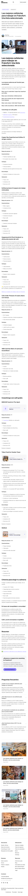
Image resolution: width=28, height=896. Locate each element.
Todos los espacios (19, 847)
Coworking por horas (5, 849)
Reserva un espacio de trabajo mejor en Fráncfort (13, 291)
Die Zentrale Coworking (8, 116)
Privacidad (14, 892)
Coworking (22, 112)
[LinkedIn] (7, 882)
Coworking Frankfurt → (10, 669)
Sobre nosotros (4, 861)
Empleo (2, 866)
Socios (2, 862)
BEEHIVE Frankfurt (7, 114)
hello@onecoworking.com (6, 878)
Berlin (16, 851)
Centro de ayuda (18, 861)
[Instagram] (3, 882)
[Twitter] (5, 882)
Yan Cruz (7, 35)
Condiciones (8, 892)
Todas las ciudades (19, 845)
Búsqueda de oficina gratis (7, 851)
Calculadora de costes (20, 864)
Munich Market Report (20, 868)
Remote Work (5, 9)
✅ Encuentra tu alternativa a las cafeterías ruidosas (14, 651)
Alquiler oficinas (4, 845)
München (17, 852)
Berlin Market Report (19, 866)
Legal (16, 870)
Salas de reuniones (5, 847)
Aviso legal (20, 892)
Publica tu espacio (5, 864)
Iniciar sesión (23, 2)
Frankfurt (13, 9)
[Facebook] (1, 882)
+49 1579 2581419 (5, 876)
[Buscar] (13, 2)
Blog (16, 862)
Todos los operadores (19, 849)
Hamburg (17, 854)
